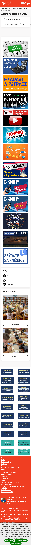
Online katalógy (6, 462)
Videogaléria (5, 478)
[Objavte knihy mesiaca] (15, 169)
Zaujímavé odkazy (7, 484)
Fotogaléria (4, 476)
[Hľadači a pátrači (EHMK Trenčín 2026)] (15, 83)
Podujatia (4, 464)
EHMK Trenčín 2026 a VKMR (10, 468)
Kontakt (3, 480)
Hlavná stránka (4, 8)
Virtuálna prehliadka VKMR (9, 472)
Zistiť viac (15, 324)
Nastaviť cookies (16, 543)
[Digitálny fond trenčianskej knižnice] (15, 221)
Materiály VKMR (23, 8)
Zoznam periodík (6, 474)
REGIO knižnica (6, 470)
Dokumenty (13, 8)
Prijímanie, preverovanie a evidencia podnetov (12, 487)
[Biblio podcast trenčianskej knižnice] (15, 100)
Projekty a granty (6, 490)
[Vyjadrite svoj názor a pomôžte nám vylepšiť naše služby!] (15, 152)
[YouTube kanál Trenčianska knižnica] (15, 118)
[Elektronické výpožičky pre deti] (15, 204)
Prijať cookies (9, 540)
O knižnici (4, 458)
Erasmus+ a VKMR (7, 492)
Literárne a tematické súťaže (10, 482)
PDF (22, 24)
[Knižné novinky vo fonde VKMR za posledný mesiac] (15, 135)
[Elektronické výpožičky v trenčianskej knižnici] (15, 187)
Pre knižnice (5, 466)
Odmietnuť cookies (21, 540)
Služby (3, 460)
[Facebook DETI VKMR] (15, 238)
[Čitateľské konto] (15, 66)
